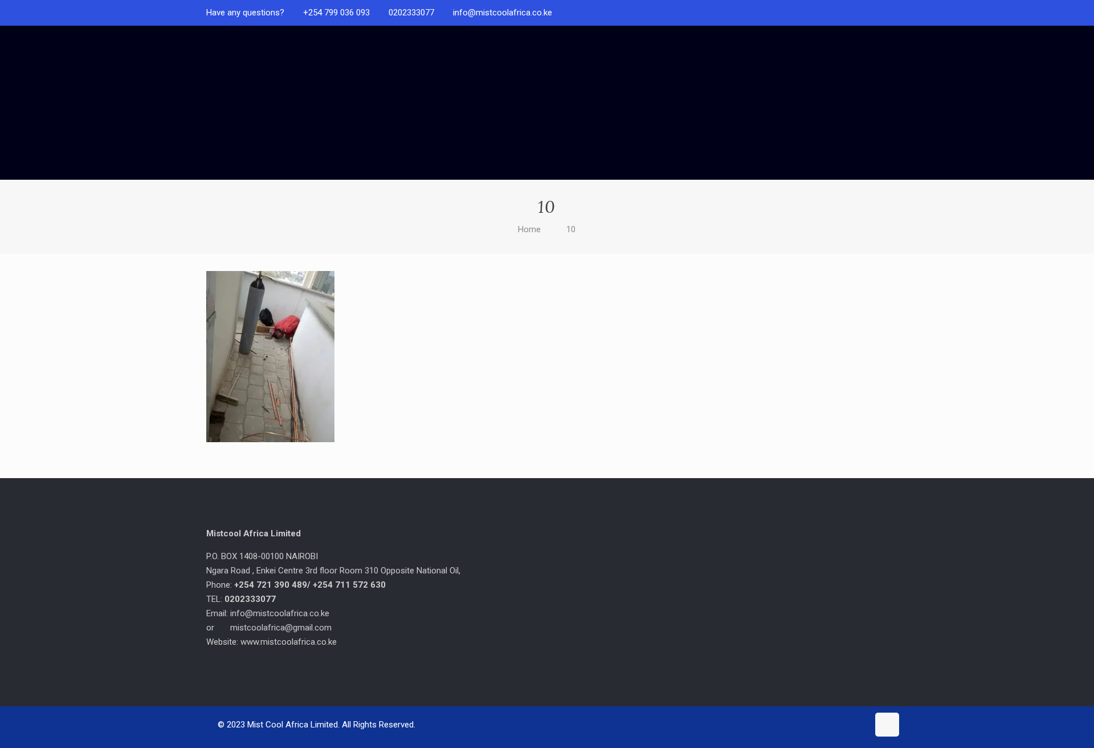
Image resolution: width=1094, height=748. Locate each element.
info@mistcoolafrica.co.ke (502, 12)
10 (570, 229)
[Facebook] (882, 12)
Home (529, 229)
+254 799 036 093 (336, 12)
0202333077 (411, 12)
